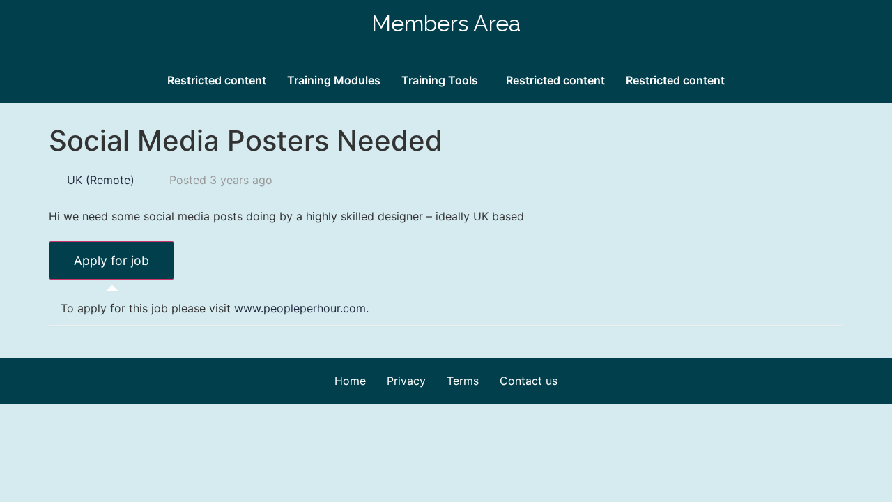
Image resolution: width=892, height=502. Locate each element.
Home (350, 381)
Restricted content (216, 80)
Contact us (529, 381)
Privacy (406, 381)
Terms (463, 381)
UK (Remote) (100, 180)
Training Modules (333, 80)
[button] (443, 80)
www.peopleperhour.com (300, 308)
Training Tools (439, 80)
